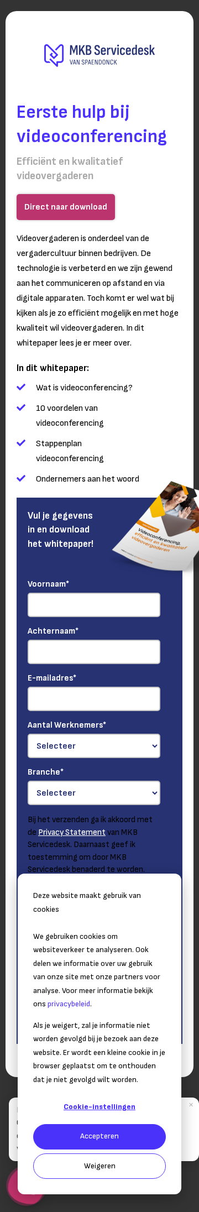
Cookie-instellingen (99, 1106)
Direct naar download (65, 207)
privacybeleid (69, 1004)
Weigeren (100, 1166)
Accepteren (99, 1136)
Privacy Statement (72, 832)
